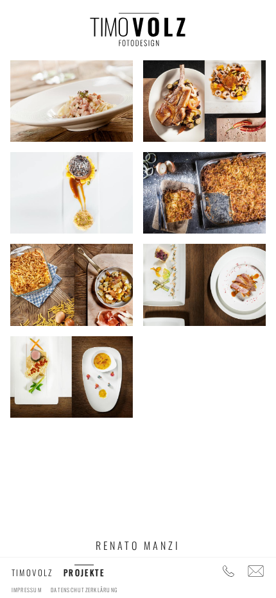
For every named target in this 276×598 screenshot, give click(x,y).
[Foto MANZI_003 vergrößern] (71, 191)
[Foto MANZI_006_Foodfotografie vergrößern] (204, 283)
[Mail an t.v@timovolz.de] (257, 572)
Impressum (27, 590)
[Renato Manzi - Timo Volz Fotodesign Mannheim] (138, 35)
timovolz (32, 572)
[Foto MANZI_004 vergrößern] (204, 191)
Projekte (84, 572)
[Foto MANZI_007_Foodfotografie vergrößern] (71, 375)
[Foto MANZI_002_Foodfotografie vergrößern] (204, 99)
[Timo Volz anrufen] (229, 572)
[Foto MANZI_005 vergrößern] (71, 283)
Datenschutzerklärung (84, 590)
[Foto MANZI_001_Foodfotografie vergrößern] (71, 99)
